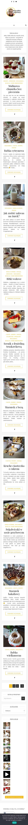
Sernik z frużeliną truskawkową (14, 345)
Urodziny (12, 81)
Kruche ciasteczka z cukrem (14, 467)
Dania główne (17, 208)
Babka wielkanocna (14, 654)
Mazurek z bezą (14, 407)
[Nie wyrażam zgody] (26, 819)
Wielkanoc (19, 81)
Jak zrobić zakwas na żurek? (14, 214)
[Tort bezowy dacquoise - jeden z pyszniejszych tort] (6, 750)
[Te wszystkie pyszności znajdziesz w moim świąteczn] (6, 774)
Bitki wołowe (14, 278)
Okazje (14, 147)
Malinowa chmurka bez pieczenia (14, 89)
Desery (6, 81)
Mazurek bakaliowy (14, 592)
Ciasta (15, 145)
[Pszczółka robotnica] (14, 12)
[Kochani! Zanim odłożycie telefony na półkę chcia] (6, 758)
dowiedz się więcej (14, 109)
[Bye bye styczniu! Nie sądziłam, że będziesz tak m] (6, 725)
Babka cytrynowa (14, 150)
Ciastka (8, 461)
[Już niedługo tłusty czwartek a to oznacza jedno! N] (6, 733)
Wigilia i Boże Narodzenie (14, 83)
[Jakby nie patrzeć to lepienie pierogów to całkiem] (6, 782)
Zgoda (14, 822)
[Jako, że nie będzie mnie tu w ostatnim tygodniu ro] (6, 766)
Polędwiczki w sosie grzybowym (14, 531)
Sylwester (9, 336)
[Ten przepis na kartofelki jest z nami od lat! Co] (6, 790)
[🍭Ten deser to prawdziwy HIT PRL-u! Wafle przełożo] (6, 741)
